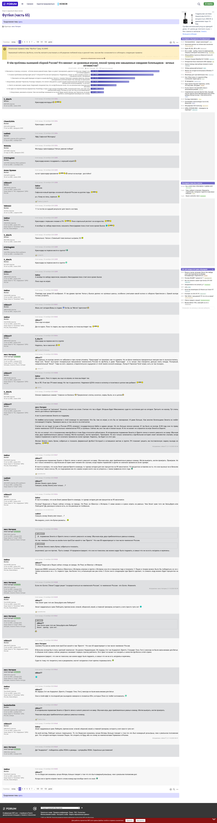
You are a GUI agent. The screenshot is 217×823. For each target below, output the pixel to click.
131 (41, 42)
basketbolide (41, 474)
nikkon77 (40, 369)
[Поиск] (199, 4)
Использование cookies (48, 814)
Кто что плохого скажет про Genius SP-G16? (198, 280)
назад (13, 42)
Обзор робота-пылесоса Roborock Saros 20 (199, 55)
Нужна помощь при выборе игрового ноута (199, 64)
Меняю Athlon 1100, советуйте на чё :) (197, 303)
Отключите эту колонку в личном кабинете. (196, 308)
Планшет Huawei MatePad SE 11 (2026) (197, 59)
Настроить (140, 820)
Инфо (176, 99)
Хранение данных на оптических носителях (199, 44)
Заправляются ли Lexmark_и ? (194, 284)
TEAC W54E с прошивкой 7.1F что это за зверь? (199, 296)
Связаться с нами (46, 812)
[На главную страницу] (10, 4)
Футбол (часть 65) (16, 14)
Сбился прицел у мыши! (192, 300)
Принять (130, 820)
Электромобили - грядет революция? (197, 42)
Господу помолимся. (191, 99)
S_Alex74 (45, 201)
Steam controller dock (192, 196)
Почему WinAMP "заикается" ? (194, 278)
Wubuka (46, 350)
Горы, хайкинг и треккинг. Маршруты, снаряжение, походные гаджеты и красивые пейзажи (200, 192)
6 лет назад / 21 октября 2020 (46, 290)
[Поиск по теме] (174, 42)
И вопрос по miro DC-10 (192, 293)
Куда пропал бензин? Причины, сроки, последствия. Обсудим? (197, 84)
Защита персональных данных (79, 814)
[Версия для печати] (170, 42)
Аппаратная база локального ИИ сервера (198, 61)
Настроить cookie (62, 814)
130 (38, 42)
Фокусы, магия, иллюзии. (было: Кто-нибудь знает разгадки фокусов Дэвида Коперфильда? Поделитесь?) (199, 274)
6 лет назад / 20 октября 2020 (46, 99)
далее (50, 42)
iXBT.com (44, 817)
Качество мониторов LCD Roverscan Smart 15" (199, 289)
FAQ (75, 812)
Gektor (40, 201)
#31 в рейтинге (20, 138)
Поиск (71, 812)
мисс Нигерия (16, 26)
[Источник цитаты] (43, 188)
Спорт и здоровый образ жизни (12, 11)
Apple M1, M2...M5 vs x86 (192, 48)
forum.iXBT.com (83, 817)
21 (98, 68)
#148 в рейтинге (21, 163)
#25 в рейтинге (20, 710)
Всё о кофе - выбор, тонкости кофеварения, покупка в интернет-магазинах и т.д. (199, 51)
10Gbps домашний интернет (194, 68)
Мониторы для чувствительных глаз (196, 75)
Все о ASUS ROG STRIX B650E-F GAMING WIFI (199, 186)
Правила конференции (60, 812)
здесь (20, 21)
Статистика (81, 812)
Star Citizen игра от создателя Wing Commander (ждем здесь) (196, 78)
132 (45, 42)
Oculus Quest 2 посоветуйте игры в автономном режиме (196, 88)
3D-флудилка (189, 81)
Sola (44, 719)
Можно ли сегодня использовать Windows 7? (199, 70)
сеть (186, 287)
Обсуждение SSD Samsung (193, 106)
